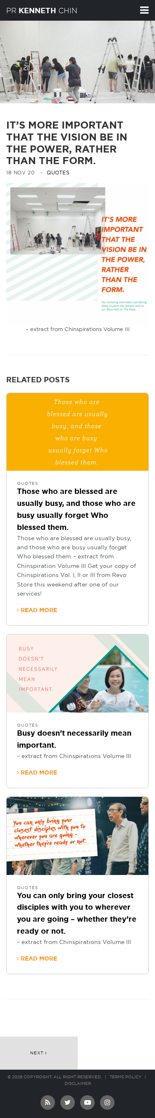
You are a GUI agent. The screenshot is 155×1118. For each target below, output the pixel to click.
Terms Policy (125, 1077)
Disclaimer (77, 1084)
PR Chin (41, 11)
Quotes (58, 172)
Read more (38, 610)
